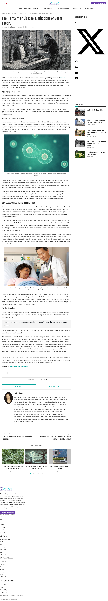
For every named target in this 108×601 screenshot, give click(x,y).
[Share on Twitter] (42, 379)
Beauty (2, 519)
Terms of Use (3, 592)
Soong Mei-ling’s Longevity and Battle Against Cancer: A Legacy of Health (96, 132)
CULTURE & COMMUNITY (7, 514)
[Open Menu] (2, 8)
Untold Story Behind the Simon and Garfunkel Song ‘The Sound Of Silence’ (96, 143)
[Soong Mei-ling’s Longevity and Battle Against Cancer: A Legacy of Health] (80, 133)
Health (1, 544)
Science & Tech (77, 8)
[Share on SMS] (76, 79)
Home (3, 13)
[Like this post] (39, 379)
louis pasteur (29, 372)
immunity (21, 372)
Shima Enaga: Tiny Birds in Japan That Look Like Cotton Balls (96, 121)
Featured (21, 13)
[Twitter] (4, 3)
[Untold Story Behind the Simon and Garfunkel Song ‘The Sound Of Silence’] (80, 143)
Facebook (17, 366)
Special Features (89, 8)
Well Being (36, 8)
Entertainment (3, 522)
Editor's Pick (3, 561)
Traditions (2, 532)
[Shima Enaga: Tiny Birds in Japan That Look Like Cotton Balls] (80, 122)
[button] (4, 461)
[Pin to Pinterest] (44, 379)
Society (2, 574)
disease (62, 78)
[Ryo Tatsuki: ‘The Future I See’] (80, 112)
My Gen (2, 572)
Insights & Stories (48, 8)
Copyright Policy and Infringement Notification (11, 595)
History (2, 566)
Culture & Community (24, 8)
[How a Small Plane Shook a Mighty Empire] (60, 456)
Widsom (2, 535)
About (1, 587)
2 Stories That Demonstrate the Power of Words (96, 153)
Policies (3, 584)
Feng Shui (2, 527)
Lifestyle (2, 529)
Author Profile (19, 387)
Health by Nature (4, 547)
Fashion (2, 524)
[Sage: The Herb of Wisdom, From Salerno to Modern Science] (13, 456)
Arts (1, 516)
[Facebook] (2, 3)
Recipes (2, 552)
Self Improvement (4, 557)
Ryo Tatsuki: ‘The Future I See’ (95, 110)
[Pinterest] (6, 3)
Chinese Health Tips (5, 539)
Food (1, 541)
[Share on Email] (76, 73)
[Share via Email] (46, 379)
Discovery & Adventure (63, 8)
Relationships (3, 554)
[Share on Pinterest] (76, 62)
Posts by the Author (54, 387)
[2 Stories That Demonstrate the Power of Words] (80, 154)
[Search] (6, 8)
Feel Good (2, 564)
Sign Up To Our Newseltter (99, 3)
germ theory (12, 372)
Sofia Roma (11, 27)
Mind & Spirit (3, 549)
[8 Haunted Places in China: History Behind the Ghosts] (36, 456)
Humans (2, 569)
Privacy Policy (3, 589)
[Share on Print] (76, 68)
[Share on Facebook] (41, 379)
